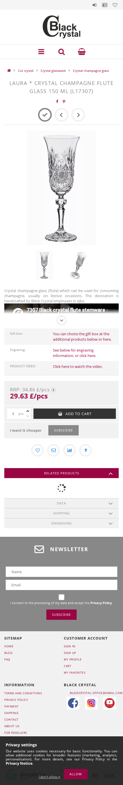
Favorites (115, 5)
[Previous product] (61, 115)
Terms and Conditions (23, 693)
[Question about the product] (85, 450)
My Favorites (74, 672)
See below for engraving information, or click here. (74, 353)
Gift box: (16, 333)
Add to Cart (79, 413)
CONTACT (11, 719)
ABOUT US (11, 726)
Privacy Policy (16, 700)
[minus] (28, 416)
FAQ (7, 659)
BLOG (8, 653)
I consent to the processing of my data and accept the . (61, 603)
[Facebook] (57, 101)
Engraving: (17, 350)
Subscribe (63, 430)
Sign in (94, 5)
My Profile (73, 659)
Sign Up (70, 653)
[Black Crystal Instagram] (91, 703)
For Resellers (15, 733)
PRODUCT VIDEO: (23, 366)
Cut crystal (25, 70)
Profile (104, 5)
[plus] (28, 411)
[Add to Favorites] (37, 450)
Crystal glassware (53, 70)
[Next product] (78, 115)
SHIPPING (11, 713)
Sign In (70, 646)
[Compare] (69, 450)
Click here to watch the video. (78, 366)
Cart (67, 666)
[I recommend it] (53, 450)
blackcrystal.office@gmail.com (96, 693)
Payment (11, 706)
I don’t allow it (49, 776)
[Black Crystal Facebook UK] (73, 703)
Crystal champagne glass (91, 70)
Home (8, 646)
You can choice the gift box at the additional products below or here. (82, 336)
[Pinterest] (64, 101)
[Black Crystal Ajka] (109, 703)
